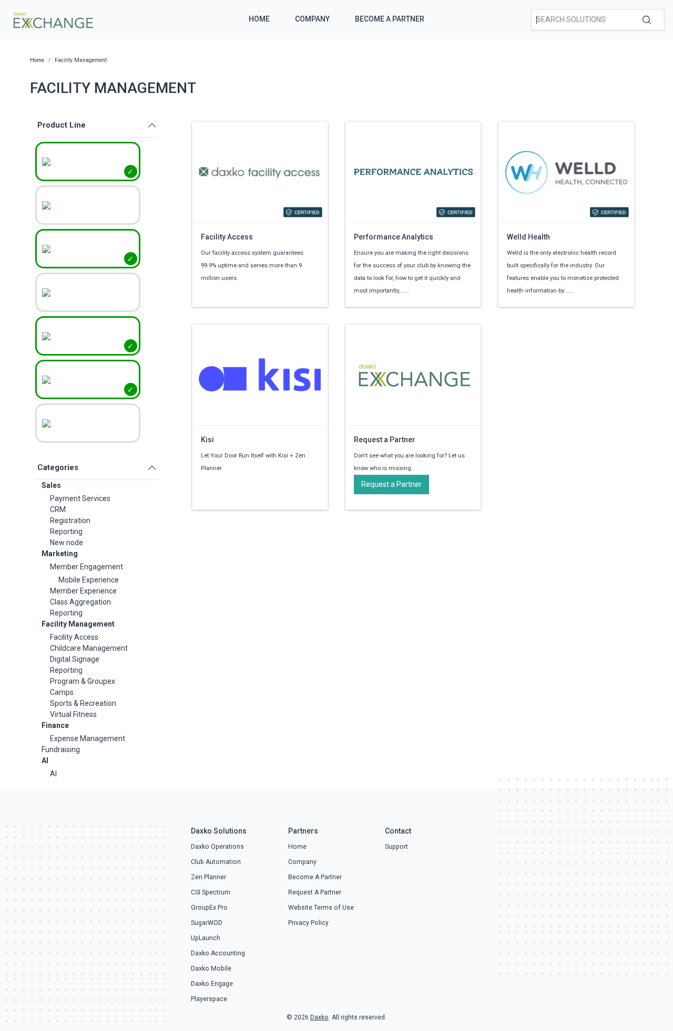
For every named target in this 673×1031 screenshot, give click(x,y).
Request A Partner (314, 892)
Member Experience (83, 591)
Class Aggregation (80, 602)
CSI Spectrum (210, 892)
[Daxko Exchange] (52, 19)
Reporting (66, 531)
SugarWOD (206, 922)
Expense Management (87, 738)
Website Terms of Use (321, 907)
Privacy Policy (308, 922)
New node (66, 542)
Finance (55, 725)
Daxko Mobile (211, 968)
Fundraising (61, 749)
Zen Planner (208, 877)
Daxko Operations (217, 846)
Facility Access (74, 637)
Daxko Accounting (218, 953)
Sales (51, 485)
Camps (62, 692)
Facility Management (78, 624)
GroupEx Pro (209, 907)
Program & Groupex (82, 681)
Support (396, 846)
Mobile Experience (88, 580)
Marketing (60, 553)
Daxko (319, 1017)
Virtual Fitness (73, 714)
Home (259, 19)
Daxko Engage (212, 983)
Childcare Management (89, 648)
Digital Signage (74, 659)
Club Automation (216, 862)
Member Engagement (86, 567)
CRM (58, 509)
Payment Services (80, 498)
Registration (70, 520)
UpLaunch (205, 938)
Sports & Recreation (83, 703)
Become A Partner (389, 19)
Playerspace (209, 999)
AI (45, 760)
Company (312, 19)
